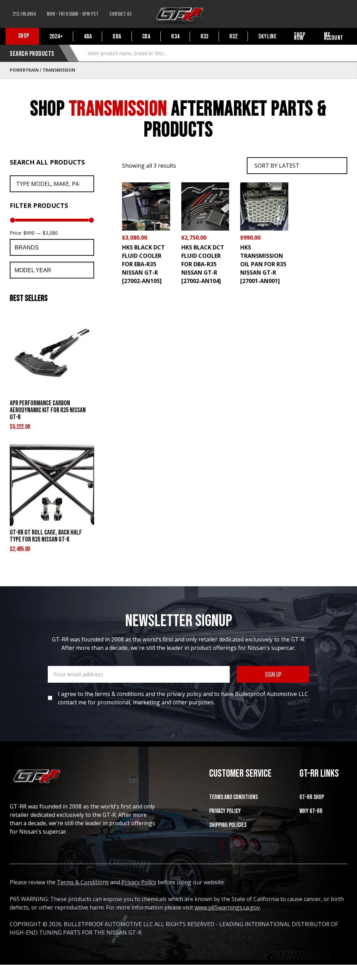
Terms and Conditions (233, 797)
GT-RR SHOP (311, 797)
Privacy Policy (225, 811)
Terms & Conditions (83, 882)
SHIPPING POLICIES (227, 825)
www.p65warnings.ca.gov (227, 907)
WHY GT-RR (310, 811)
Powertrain (24, 70)
